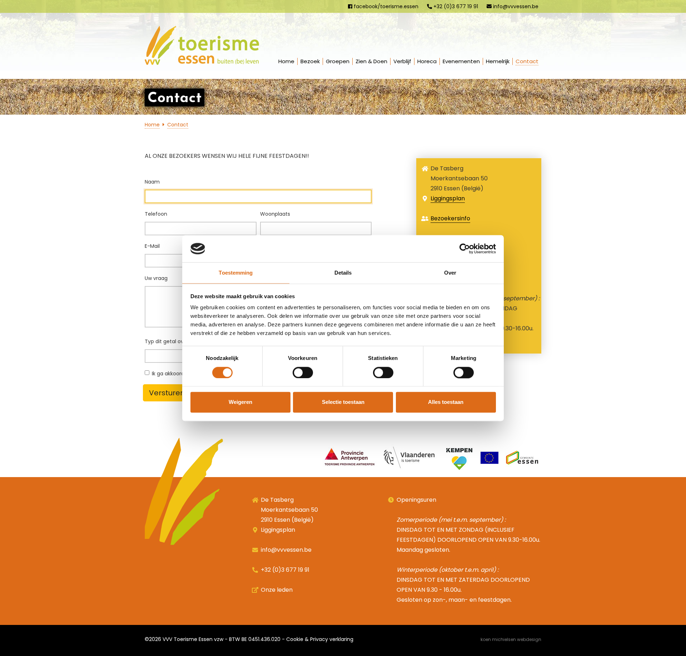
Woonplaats (275, 213)
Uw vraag (156, 278)
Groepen (337, 61)
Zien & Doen (371, 61)
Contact (527, 61)
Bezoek (310, 61)
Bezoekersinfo (450, 218)
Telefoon (156, 213)
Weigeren (240, 402)
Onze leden (277, 590)
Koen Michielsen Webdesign (511, 639)
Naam (152, 181)
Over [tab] (450, 273)
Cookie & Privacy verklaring (319, 639)
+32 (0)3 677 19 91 (455, 6)
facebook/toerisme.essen (385, 6)
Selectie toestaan (343, 402)
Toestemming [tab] (236, 273)
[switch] (303, 372)
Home (286, 61)
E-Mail (152, 246)
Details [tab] (343, 273)
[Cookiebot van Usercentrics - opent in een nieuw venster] (464, 248)
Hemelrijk (497, 61)
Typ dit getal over (167, 341)
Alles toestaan (445, 402)
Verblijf (402, 61)
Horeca (427, 61)
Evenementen (461, 61)
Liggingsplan (448, 198)
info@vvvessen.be (515, 6)
